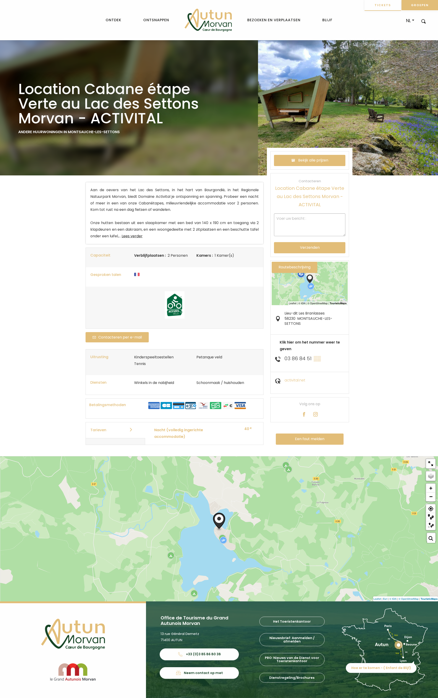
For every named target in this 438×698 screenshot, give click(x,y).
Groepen (420, 5)
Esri (385, 598)
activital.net (294, 380)
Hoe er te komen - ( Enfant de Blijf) (381, 668)
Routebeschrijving (294, 267)
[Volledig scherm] (431, 464)
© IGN (392, 598)
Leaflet (377, 598)
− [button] (431, 496)
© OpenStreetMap (409, 598)
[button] (424, 21)
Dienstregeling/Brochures (292, 677)
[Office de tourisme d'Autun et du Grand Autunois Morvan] (208, 20)
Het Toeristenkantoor (292, 621)
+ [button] (430, 488)
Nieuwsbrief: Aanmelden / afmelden (292, 639)
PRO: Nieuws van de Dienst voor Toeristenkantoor (292, 659)
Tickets (383, 5)
